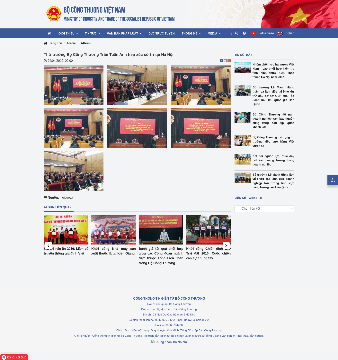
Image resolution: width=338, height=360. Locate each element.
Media (71, 43)
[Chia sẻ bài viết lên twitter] (225, 60)
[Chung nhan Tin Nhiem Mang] (169, 342)
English (289, 33)
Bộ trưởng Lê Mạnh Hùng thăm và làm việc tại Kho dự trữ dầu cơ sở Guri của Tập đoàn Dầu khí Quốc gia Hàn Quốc (273, 96)
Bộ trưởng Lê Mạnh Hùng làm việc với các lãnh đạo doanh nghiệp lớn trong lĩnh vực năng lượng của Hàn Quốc (273, 181)
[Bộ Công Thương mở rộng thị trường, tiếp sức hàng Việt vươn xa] (244, 140)
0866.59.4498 (174, 325)
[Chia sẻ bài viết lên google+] (229, 60)
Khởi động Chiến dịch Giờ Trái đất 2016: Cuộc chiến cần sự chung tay (208, 253)
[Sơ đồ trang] (332, 180)
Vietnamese (265, 33)
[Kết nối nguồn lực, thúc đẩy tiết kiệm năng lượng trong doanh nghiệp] (244, 159)
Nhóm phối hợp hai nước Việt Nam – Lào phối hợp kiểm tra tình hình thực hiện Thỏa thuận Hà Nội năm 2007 (273, 71)
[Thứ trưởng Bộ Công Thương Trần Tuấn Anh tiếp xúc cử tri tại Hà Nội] (73, 84)
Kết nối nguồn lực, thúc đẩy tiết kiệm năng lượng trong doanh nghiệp (273, 160)
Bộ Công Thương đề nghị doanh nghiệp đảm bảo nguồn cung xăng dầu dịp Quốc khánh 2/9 (273, 121)
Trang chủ (54, 43)
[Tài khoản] (244, 33)
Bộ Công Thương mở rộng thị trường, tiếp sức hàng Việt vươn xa (273, 141)
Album (86, 43)
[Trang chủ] (111, 13)
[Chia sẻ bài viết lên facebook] (221, 60)
